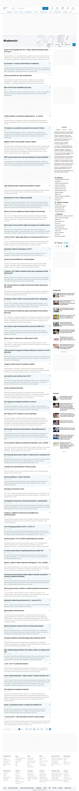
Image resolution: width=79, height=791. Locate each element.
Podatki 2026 (57, 290)
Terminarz (60, 243)
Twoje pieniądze (43, 11)
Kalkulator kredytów (59, 192)
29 (69, 246)
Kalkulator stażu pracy (44, 778)
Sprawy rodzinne (30, 758)
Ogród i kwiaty (66, 763)
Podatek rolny (58, 230)
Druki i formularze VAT (60, 209)
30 (72, 246)
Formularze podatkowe (60, 211)
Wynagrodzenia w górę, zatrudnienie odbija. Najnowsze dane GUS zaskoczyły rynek (64, 164)
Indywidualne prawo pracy (20, 758)
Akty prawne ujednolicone (32, 778)
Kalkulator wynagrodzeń (60, 185)
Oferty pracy (66, 781)
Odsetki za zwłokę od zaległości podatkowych (62, 218)
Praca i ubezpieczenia (44, 761)
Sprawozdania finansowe (56, 763)
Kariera (45, 788)
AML (52, 765)
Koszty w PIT (57, 223)
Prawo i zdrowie (30, 766)
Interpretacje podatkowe (60, 236)
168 (38, 729)
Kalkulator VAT (58, 194)
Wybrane (70, 129)
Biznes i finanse (43, 758)
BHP (16, 763)
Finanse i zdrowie (43, 765)
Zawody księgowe (6, 763)
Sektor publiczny (28, 11)
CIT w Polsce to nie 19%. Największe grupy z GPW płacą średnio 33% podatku (63, 154)
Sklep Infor (29, 765)
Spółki (41, 759)
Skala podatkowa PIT (59, 221)
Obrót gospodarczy (7, 761)
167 (34, 729)
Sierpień (66, 243)
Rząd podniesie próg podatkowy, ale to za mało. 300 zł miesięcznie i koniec (63, 140)
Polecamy (56, 393)
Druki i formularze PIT (59, 207)
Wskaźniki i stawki (56, 770)
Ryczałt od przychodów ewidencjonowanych (60, 226)
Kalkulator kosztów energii (60, 190)
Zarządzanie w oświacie (20, 778)
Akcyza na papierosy (59, 232)
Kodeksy (29, 780)
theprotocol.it (66, 780)
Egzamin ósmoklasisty (19, 781)
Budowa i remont (67, 762)
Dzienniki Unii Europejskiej (32, 777)
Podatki (4, 758)
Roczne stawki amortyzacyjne (61, 228)
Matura (16, 780)
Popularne (58, 129)
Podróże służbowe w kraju (57, 772)
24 (56, 246)
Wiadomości (18, 35)
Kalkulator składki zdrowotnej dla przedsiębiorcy (62, 180)
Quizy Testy (57, 234)
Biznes (21, 11)
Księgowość (9, 11)
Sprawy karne (30, 759)
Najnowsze (64, 129)
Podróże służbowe (55, 777)
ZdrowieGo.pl (66, 772)
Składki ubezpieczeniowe (56, 775)
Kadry (16, 11)
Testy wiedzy (17, 783)
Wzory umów (66, 777)
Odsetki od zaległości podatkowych (62, 196)
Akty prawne (30, 770)
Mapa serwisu (68, 788)
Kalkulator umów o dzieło (60, 188)
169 (41, 729)
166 (30, 729)
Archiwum (65, 774)
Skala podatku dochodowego (57, 780)
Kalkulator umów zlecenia (60, 186)
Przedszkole (17, 772)
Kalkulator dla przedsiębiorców (61, 183)
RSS (50, 788)
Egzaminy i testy (18, 777)
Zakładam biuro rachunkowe (57, 758)
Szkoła (16, 774)
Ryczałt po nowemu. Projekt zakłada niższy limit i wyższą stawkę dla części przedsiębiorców (63, 171)
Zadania (5, 775)
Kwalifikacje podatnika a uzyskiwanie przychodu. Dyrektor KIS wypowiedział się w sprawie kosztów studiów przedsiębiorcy (64, 150)
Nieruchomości (57, 11)
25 (58, 246)
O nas (4, 788)
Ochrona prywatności (13, 788)
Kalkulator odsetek (43, 777)
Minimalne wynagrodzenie (57, 774)
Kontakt (54, 788)
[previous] (19, 729)
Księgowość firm (7, 756)
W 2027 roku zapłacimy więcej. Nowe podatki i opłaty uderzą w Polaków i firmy (63, 136)
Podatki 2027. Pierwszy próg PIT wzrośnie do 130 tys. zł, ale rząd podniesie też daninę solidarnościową (64, 161)
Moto (51, 11)
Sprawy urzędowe (30, 762)
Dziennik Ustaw (30, 772)
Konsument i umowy (31, 761)
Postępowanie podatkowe (60, 206)
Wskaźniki (59, 214)
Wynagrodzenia (18, 759)
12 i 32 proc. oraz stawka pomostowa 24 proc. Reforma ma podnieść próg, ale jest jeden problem (63, 147)
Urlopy (16, 762)
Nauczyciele (17, 775)
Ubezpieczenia (18, 761)
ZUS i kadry (5, 762)
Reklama (61, 788)
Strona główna (6, 35)
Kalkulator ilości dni (59, 198)
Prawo (36, 11)
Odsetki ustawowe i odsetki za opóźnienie (64, 215)
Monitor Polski (30, 774)
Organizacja (5, 772)
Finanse (65, 761)
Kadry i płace (5, 778)
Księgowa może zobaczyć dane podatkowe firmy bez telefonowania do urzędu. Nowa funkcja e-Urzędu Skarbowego (63, 132)
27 (64, 246)
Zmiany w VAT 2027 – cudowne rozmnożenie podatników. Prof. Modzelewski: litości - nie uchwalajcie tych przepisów (63, 143)
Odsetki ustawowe (55, 778)
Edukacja (65, 11)
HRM (16, 765)
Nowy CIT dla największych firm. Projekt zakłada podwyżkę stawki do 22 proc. (63, 168)
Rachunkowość (58, 204)
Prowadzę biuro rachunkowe (57, 759)
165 (27, 729)
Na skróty (66, 770)
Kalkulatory (60, 178)
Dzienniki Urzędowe (31, 775)
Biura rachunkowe (55, 756)
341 (47, 729)
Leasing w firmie (43, 763)
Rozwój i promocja (7, 777)
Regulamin (38, 788)
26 (61, 246)
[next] (50, 729)
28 (67, 246)
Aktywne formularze (62, 202)
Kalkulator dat (58, 199)
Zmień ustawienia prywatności (27, 788)
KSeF (71, 11)
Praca (28, 763)
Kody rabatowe (66, 775)
